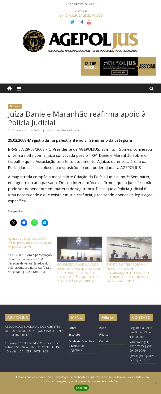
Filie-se (104, 334)
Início (102, 328)
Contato (104, 341)
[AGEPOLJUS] (9, 88)
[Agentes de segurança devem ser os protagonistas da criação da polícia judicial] (32, 255)
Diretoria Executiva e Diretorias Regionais (81, 345)
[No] (156, 383)
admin (51, 130)
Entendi (81, 387)
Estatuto (74, 334)
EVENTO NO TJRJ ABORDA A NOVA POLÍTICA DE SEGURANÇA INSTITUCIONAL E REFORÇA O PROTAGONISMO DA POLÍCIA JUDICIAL (128, 272)
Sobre (73, 328)
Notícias (15, 106)
